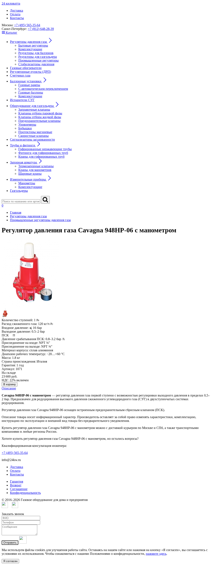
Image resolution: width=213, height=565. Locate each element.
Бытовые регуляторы (33, 45)
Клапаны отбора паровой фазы (40, 113)
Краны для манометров (34, 170)
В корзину (9, 384)
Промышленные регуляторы (38, 60)
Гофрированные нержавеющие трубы (45, 149)
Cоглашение (18, 489)
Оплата (15, 14)
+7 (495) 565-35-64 (27, 25)
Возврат (15, 485)
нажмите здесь (156, 553)
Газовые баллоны (30, 92)
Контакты (17, 18)
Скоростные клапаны (33, 136)
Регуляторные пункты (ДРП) (30, 71)
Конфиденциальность (25, 492)
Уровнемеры (27, 124)
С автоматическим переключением (43, 88)
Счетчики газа (20, 75)
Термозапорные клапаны (36, 166)
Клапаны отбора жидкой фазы (39, 117)
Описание (9, 388)
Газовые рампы (29, 85)
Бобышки (25, 128)
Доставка (16, 10)
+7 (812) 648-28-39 (41, 29)
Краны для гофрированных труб (41, 156)
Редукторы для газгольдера (37, 56)
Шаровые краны (30, 173)
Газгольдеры (19, 190)
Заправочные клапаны (34, 109)
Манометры (26, 183)
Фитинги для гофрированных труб (43, 153)
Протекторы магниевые (35, 132)
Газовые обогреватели (26, 68)
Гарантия (16, 481)
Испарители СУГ (22, 100)
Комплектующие (30, 49)
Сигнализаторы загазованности (32, 139)
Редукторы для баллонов (35, 53)
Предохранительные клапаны (39, 121)
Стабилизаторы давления (36, 64)
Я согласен (10, 561)
